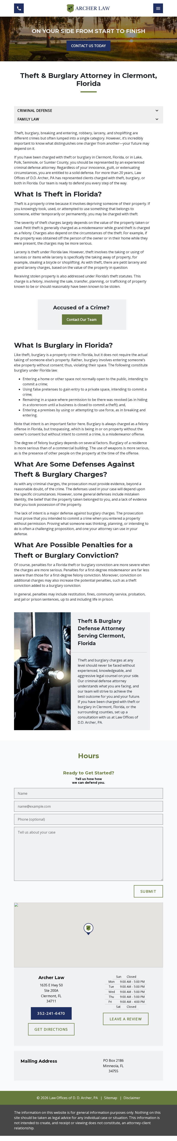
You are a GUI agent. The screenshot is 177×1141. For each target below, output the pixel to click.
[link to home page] (88, 8)
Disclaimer (131, 1097)
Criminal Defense (34, 110)
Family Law (28, 119)
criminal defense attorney (34, 167)
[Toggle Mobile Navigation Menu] (158, 8)
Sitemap (110, 1097)
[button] (88, 929)
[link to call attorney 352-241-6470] (19, 8)
